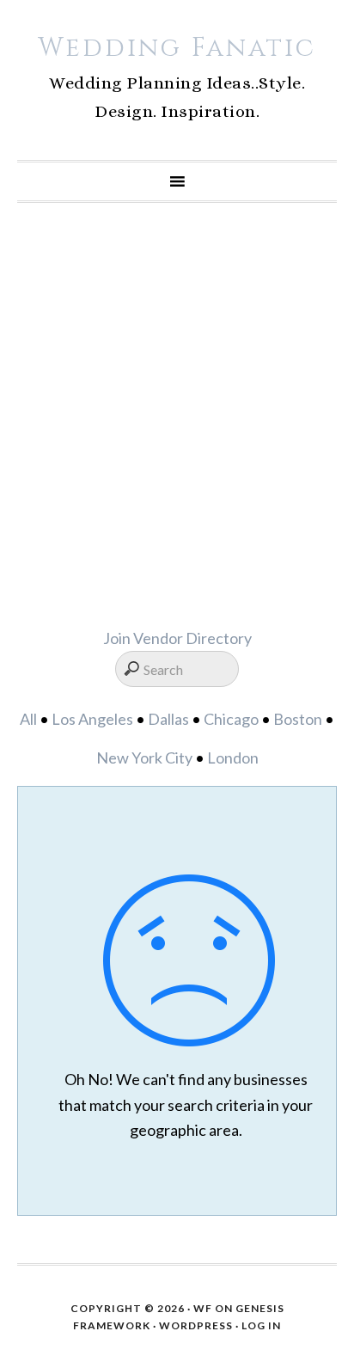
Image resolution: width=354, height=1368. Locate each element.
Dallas (168, 718)
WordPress (196, 1325)
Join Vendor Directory (177, 638)
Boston (297, 718)
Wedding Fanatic (177, 48)
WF (202, 1308)
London (233, 757)
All (28, 718)
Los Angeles (92, 718)
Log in (261, 1325)
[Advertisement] (177, 414)
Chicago (231, 718)
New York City (144, 757)
